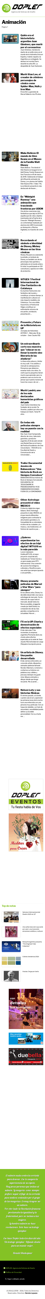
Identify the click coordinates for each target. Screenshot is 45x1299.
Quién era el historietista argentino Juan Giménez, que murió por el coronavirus (31, 41)
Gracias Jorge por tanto (30, 971)
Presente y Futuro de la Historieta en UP (31, 325)
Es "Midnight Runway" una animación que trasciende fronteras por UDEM (32, 202)
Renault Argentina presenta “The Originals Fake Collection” (32, 944)
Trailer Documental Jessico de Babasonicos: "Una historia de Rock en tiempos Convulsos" (32, 469)
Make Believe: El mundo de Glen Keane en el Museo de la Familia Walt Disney (31, 159)
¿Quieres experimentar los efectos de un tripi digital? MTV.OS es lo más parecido (31, 543)
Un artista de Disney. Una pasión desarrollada (32, 655)
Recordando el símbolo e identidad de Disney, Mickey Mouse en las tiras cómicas (31, 246)
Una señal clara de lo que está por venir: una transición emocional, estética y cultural (32, 929)
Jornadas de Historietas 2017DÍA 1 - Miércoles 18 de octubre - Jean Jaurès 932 (30, 333)
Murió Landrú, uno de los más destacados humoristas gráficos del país (32, 396)
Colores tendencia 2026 (30, 956)
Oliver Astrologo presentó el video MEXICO (30, 502)
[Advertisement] (22, 123)
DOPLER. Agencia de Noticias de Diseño (20, 1268)
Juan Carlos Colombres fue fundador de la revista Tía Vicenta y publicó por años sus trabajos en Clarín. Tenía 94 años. (32, 409)
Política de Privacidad (14, 1272)
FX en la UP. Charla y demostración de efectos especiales (32, 624)
